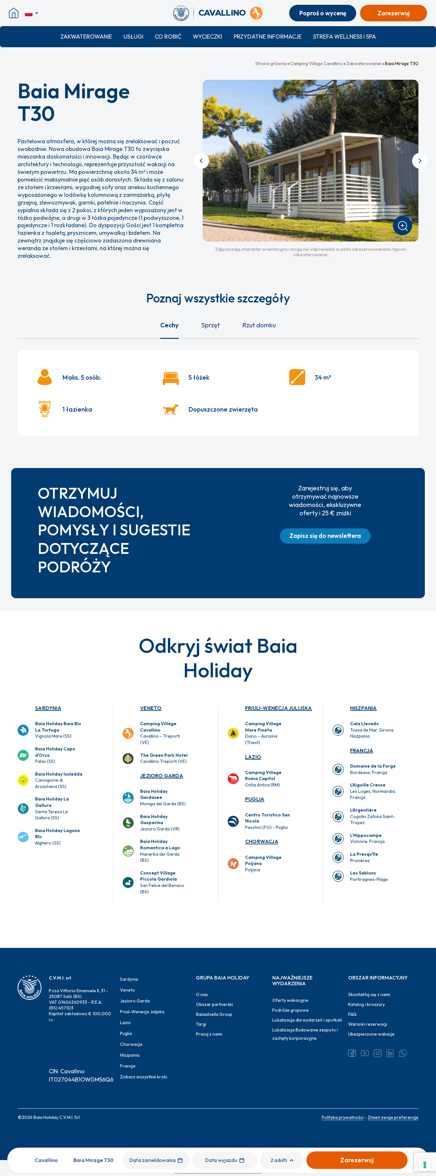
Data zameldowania (152, 1160)
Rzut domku (259, 325)
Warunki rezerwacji (367, 1024)
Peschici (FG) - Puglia (267, 821)
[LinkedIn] (390, 1053)
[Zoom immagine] (402, 225)
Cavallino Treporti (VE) (164, 758)
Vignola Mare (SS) (58, 730)
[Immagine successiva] (420, 161)
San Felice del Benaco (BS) (162, 882)
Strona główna (270, 63)
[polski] (32, 13)
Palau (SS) (55, 755)
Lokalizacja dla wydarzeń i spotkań (307, 1020)
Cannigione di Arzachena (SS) (58, 780)
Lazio (253, 757)
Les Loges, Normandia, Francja (373, 791)
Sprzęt (210, 325)
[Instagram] (377, 1053)
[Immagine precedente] (201, 161)
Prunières (364, 857)
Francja (361, 750)
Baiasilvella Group (214, 1014)
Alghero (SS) (57, 837)
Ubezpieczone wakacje (371, 1034)
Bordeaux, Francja (373, 769)
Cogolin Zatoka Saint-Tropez (372, 816)
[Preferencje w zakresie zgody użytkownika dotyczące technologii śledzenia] (425, 1165)
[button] (325, 536)
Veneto (151, 708)
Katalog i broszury (366, 1004)
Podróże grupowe (290, 1010)
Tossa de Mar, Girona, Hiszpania (372, 730)
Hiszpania (363, 708)
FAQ (352, 1014)
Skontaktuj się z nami (369, 994)
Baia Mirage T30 (93, 1160)
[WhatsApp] (403, 1053)
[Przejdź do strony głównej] (183, 13)
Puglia (254, 799)
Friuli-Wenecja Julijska (278, 708)
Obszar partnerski (214, 1004)
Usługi (133, 36)
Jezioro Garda (161, 775)
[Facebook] (352, 1053)
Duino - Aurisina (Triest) (263, 733)
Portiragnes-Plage (369, 876)
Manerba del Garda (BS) (160, 850)
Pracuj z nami (209, 1034)
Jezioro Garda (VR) (160, 823)
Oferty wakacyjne (290, 1000)
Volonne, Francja (367, 838)
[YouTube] (365, 1053)
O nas (202, 994)
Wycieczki (207, 36)
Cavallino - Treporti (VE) (160, 733)
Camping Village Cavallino (316, 63)
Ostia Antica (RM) (263, 779)
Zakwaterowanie (86, 36)
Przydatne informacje (268, 36)
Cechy (169, 325)
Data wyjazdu (221, 1160)
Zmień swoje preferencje (393, 1117)
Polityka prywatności (343, 1117)
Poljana (263, 863)
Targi (201, 1024)
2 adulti (278, 1160)
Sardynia (48, 708)
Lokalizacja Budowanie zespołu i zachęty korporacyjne (305, 1034)
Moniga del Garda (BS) (163, 797)
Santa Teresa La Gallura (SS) (52, 808)
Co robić (168, 36)
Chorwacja (261, 841)
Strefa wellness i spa (344, 36)
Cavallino (46, 1160)
